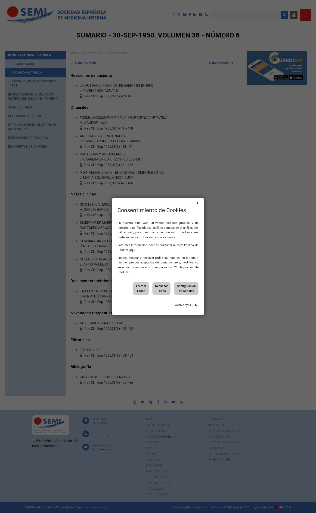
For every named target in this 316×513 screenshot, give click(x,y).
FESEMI (193, 305)
